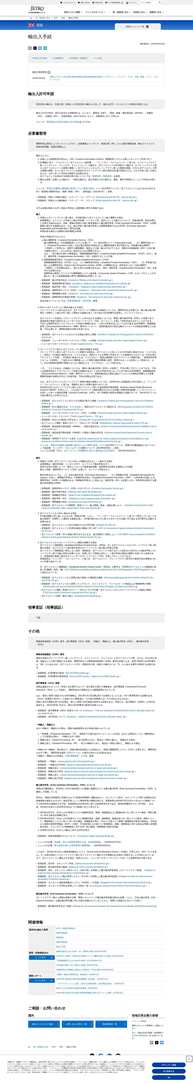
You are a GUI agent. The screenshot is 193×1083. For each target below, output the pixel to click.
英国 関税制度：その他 (76, 756)
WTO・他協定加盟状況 (65, 928)
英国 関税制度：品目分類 (79, 301)
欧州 (56, 18)
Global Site (99, 3)
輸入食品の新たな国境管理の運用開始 (72, 845)
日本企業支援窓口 (141, 1035)
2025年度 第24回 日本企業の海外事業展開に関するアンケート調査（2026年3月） (90, 993)
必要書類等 (58, 58)
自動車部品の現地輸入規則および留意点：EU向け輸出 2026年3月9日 (84, 970)
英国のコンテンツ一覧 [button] (135, 27)
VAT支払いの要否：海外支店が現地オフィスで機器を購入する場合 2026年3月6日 (89, 956)
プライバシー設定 (168, 1065)
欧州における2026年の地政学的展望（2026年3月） (77, 988)
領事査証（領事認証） (80, 58)
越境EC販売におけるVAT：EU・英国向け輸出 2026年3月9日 (81, 951)
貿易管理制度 (61, 933)
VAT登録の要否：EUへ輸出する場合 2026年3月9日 (77, 965)
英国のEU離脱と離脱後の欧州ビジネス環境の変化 (70, 188)
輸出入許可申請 (40, 58)
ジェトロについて (69, 3)
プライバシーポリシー (55, 1072)
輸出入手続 (61, 947)
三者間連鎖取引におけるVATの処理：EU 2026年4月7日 (79, 960)
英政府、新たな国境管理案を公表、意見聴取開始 (77, 842)
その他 (99, 58)
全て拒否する (168, 1071)
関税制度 (60, 937)
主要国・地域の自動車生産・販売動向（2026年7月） (78, 974)
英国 (63, 18)
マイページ (133, 3)
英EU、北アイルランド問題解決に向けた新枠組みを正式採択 (85, 451)
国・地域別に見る (43, 18)
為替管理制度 (61, 942)
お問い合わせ (85, 3)
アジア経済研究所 (114, 3)
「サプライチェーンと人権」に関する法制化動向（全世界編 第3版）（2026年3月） (91, 984)
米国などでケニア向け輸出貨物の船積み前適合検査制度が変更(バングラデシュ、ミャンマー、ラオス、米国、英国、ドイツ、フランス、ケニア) (104, 78)
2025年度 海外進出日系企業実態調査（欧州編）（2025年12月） (83, 979)
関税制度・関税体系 (102, 176)
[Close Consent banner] (189, 1059)
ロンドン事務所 (140, 1021)
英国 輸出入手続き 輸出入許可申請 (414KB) (68, 122)
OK (169, 1077)
